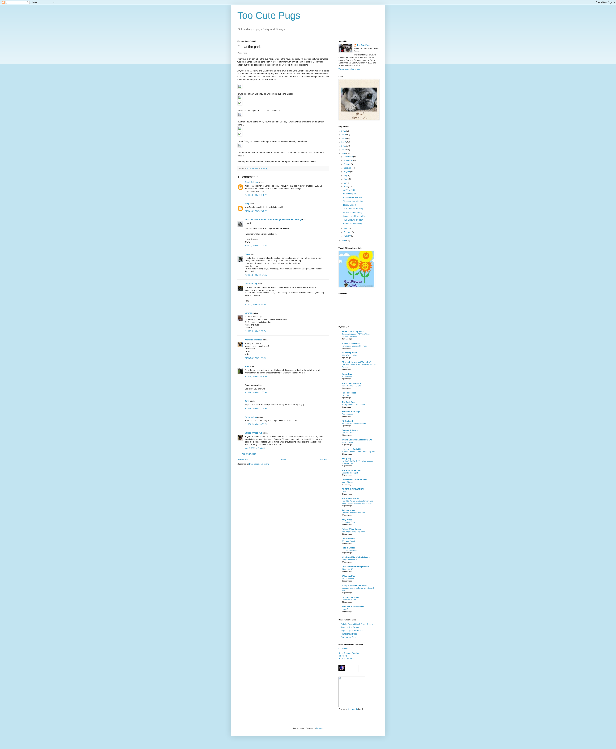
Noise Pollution (347, 442)
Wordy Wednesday (349, 355)
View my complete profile (349, 69)
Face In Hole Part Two (352, 197)
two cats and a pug (350, 597)
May (346, 183)
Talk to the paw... (349, 510)
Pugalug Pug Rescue (350, 627)
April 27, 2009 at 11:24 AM (256, 275)
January (347, 236)
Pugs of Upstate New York (352, 630)
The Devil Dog (251, 284)
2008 (343, 240)
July (346, 175)
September (349, 168)
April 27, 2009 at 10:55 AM (256, 211)
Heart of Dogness (346, 658)
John (247, 401)
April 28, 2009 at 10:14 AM (256, 376)
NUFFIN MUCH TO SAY (351, 386)
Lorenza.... (346, 492)
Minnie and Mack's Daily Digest (356, 557)
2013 (343, 138)
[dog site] (351, 707)
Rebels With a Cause (351, 529)
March (347, 228)
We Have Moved (348, 541)
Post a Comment (248, 454)
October (347, 164)
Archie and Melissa (253, 340)
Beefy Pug (346, 458)
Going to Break (348, 433)
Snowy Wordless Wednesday (353, 405)
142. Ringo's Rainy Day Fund (353, 531)
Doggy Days (347, 374)
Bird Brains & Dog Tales (353, 332)
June (346, 179)
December (348, 157)
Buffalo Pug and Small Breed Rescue (357, 624)
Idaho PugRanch (349, 353)
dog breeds (353, 709)
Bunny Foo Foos (348, 522)
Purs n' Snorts (348, 548)
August (347, 172)
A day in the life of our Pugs (354, 585)
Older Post (323, 459)
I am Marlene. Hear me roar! (354, 480)
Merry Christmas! (348, 482)
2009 (343, 153)
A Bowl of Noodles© (351, 343)
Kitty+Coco (347, 520)
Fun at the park (349, 194)
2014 (343, 135)
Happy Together (348, 578)
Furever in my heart (349, 550)
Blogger (319, 728)
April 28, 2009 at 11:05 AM (256, 392)
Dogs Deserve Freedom (348, 653)
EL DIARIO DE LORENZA (353, 489)
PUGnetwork (347, 421)
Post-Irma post (347, 414)
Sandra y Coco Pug (253, 433)
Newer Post (243, 459)
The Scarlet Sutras (350, 498)
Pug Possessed (349, 393)
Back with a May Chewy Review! (354, 513)
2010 (343, 150)
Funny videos (251, 417)
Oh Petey (345, 395)
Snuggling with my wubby (354, 216)
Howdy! (345, 609)
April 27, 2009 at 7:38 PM (255, 331)
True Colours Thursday (353, 209)
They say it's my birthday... (354, 201)
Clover (248, 254)
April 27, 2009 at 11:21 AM (256, 246)
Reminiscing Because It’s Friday (354, 346)
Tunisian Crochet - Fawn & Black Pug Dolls (358, 452)
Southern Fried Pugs (351, 411)
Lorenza (248, 313)
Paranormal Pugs (348, 637)
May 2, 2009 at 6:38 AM (255, 448)
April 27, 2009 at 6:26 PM (255, 304)
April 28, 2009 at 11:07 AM (256, 408)
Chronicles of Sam (349, 600)
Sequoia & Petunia (350, 430)
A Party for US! (347, 569)
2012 (343, 142)
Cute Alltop (343, 649)
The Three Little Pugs (351, 383)
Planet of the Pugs (349, 634)
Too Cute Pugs (268, 15)
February (348, 232)
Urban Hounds (348, 538)
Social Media (347, 376)
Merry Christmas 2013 (350, 560)
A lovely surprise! (350, 190)
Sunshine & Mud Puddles (353, 607)
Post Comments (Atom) (259, 464)
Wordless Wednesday (352, 212)
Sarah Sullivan (251, 182)
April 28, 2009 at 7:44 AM (255, 358)
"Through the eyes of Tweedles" (356, 362)
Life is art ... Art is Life (352, 449)
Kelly (247, 203)
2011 (343, 146)
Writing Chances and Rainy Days (357, 440)
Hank (247, 366)
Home (283, 459)
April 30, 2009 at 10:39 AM (256, 424)
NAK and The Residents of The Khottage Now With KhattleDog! (273, 219)
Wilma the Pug (348, 576)
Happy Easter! (349, 205)
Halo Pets (342, 656)
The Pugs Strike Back (352, 470)
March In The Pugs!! (350, 473)
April (346, 187)
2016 (343, 131)
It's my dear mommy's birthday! (354, 423)
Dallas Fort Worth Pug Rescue (355, 567)
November (348, 160)
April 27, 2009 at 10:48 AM (256, 195)
